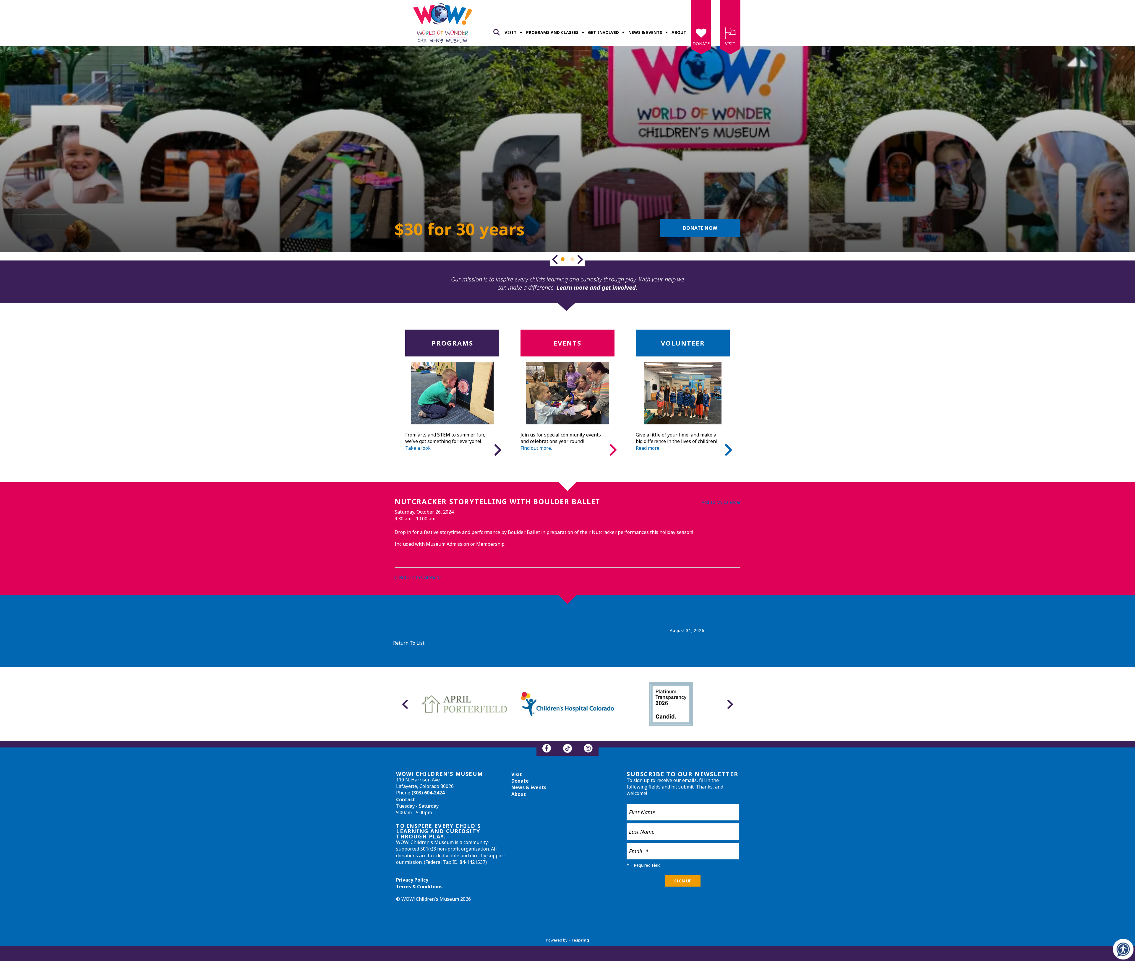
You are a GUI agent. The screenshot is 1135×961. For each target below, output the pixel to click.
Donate (701, 43)
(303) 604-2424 (428, 792)
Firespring (578, 940)
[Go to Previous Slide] (555, 259)
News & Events (645, 32)
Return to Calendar (420, 577)
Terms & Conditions (419, 886)
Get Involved (603, 32)
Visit (511, 32)
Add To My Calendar (721, 502)
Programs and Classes (552, 32)
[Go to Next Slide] (579, 259)
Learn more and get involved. (597, 287)
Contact (405, 799)
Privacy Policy (412, 880)
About (679, 32)
